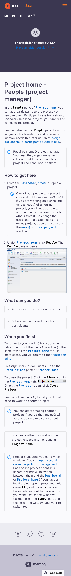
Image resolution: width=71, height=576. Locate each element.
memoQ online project (38, 227)
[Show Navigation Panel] (64, 5)
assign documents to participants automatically (32, 140)
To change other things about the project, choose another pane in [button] (35, 439)
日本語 (31, 15)
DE (14, 15)
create (42, 183)
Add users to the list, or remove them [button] (37, 309)
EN (6, 15)
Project (25, 385)
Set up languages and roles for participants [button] (33, 323)
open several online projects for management (35, 462)
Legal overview (47, 555)
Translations (14, 370)
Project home (46, 107)
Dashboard (28, 183)
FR (21, 15)
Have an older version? (32, 47)
